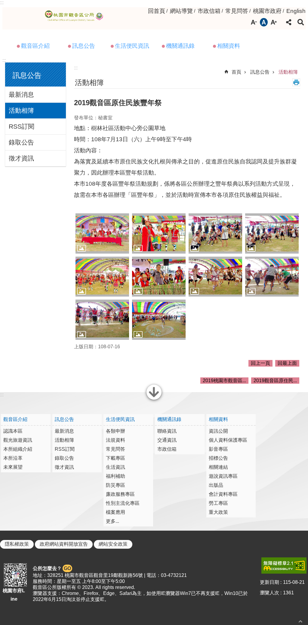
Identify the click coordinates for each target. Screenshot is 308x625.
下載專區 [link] (115, 458)
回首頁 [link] (156, 11)
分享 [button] (289, 22)
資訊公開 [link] (218, 431)
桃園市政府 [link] (267, 11)
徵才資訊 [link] (21, 158)
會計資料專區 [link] (223, 494)
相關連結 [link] (218, 467)
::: (2, 2)
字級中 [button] (264, 22)
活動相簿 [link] (21, 110)
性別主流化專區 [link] (123, 503)
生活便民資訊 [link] (132, 46)
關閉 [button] (154, 399)
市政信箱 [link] (209, 11)
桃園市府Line (14, 594)
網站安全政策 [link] (113, 544)
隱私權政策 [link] (17, 544)
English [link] (296, 11)
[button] (102, 233)
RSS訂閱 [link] (21, 126)
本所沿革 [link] (13, 458)
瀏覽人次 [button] (269, 592)
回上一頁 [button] (260, 363)
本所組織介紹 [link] (17, 449)
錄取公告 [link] (21, 142)
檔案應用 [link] (115, 512)
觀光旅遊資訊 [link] (17, 440)
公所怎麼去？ (52, 568)
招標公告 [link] (218, 458)
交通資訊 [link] (167, 440)
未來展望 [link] (13, 467)
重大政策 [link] (218, 512)
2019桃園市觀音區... (224, 380)
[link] (283, 565)
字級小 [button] (253, 22)
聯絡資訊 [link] (167, 431)
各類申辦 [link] (115, 431)
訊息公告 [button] (27, 75)
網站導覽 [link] (181, 11)
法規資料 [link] (115, 440)
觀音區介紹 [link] (35, 46)
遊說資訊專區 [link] (223, 476)
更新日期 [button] (269, 582)
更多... (112, 521)
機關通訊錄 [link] (180, 46)
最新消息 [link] (21, 94)
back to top (300, 621)
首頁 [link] (236, 72)
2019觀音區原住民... (275, 380)
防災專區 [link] (115, 485)
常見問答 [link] (236, 11)
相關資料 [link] (228, 46)
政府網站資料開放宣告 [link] (64, 544)
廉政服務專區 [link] (120, 494)
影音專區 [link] (218, 449)
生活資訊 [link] (115, 467)
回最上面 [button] (287, 363)
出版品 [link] (216, 485)
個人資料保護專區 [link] (228, 440)
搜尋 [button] (301, 22)
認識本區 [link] (13, 431)
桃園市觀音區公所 (75, 16)
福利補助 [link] (115, 476)
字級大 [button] (273, 22)
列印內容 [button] (296, 82)
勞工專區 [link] (218, 503)
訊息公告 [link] (83, 46)
